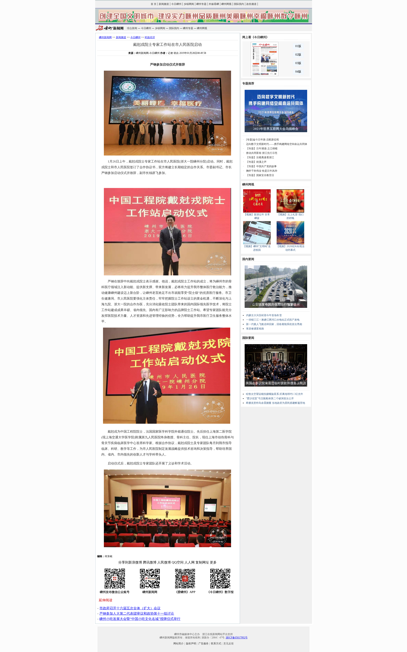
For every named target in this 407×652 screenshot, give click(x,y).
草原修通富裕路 (255, 328)
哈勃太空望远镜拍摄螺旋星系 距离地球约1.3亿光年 (274, 394)
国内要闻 (248, 259)
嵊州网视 (226, 4)
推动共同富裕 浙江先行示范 (261, 152)
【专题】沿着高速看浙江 (260, 157)
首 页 (153, 4)
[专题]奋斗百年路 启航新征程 (262, 139)
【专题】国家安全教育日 (260, 175)
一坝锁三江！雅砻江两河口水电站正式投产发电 (273, 319)
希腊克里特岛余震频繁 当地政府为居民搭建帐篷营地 (275, 402)
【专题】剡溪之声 (256, 161)
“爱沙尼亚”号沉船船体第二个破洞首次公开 (270, 398)
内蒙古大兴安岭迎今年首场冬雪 (264, 315)
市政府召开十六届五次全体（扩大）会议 (129, 608)
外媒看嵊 (214, 4)
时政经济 (150, 37)
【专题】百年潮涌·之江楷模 (261, 148)
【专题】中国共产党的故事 (261, 166)
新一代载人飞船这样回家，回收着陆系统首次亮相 (274, 324)
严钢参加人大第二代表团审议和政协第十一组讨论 (136, 613)
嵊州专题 (201, 4)
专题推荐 (248, 83)
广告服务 (203, 643)
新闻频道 (164, 4)
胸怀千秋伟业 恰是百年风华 (261, 170)
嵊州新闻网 (105, 37)
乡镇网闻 (189, 4)
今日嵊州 (176, 4)
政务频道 (251, 4)
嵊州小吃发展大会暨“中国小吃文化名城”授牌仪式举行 (139, 619)
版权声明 (191, 643)
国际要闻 (248, 337)
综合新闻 (132, 28)
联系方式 (216, 643)
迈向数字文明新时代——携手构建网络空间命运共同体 (276, 144)
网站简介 (178, 643)
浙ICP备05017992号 (237, 637)
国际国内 (239, 4)
